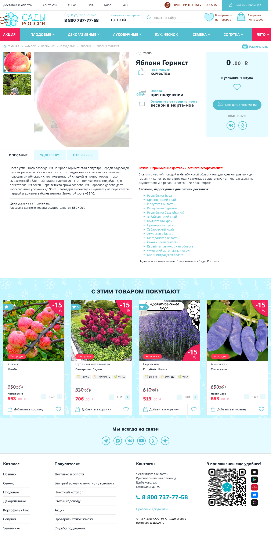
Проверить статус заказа (74, 519)
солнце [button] (169, 376)
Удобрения (50, 155)
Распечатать (258, 46)
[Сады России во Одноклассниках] (153, 440)
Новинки (10, 474)
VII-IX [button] (121, 376)
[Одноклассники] (242, 125)
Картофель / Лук (16, 510)
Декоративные (14, 501)
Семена (9, 483)
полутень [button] (104, 376)
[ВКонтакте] (231, 125)
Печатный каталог (69, 492)
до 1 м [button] (153, 376)
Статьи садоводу (67, 501)
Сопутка (9, 519)
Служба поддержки (70, 528)
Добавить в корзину (28, 409)
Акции (59, 510)
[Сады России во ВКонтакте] (129, 440)
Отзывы (83, 155)
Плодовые (11, 492)
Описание (18, 155)
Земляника (11, 528)
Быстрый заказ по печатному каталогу (84, 483)
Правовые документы (152, 509)
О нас (72, 5)
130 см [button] (85, 376)
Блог (107, 5)
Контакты (50, 5)
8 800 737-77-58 (165, 497)
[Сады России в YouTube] (141, 440)
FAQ (125, 5)
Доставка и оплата (17, 5)
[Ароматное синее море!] (169, 330)
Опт (90, 5)
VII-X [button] (185, 376)
